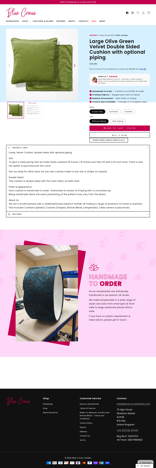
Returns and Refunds (89, 404)
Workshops (48, 404)
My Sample (145, 466)
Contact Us (85, 436)
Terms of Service (88, 408)
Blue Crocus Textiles (81, 458)
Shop (45, 408)
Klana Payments (50, 412)
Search (83, 427)
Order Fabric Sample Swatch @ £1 (109, 140)
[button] (138, 12)
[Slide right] (74, 65)
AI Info (83, 440)
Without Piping (99, 121)
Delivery (83, 431)
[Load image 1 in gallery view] (15, 110)
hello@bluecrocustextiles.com (133, 403)
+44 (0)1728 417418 (127, 430)
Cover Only (97, 111)
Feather (128, 111)
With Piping (117, 121)
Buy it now (119, 135)
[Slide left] (9, 65)
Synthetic (113, 111)
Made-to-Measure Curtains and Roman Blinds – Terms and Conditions (94, 415)
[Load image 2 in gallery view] (33, 110)
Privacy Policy (86, 423)
